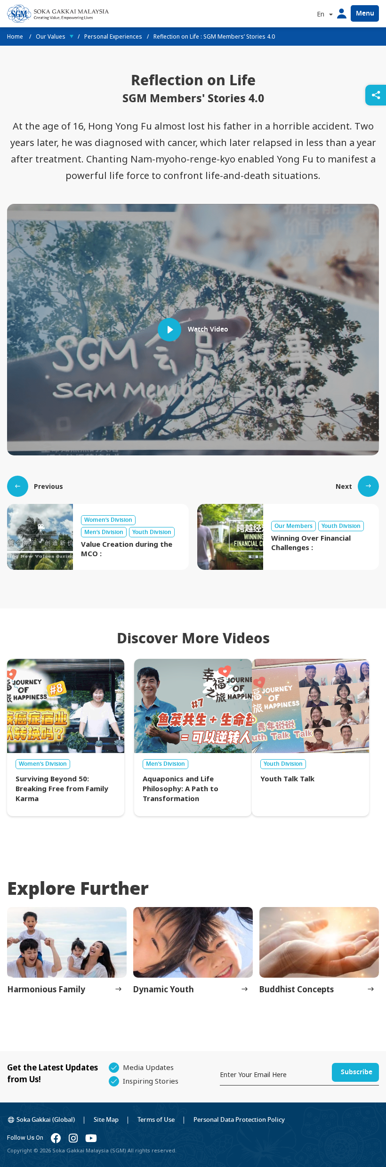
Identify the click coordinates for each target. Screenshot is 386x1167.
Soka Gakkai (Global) (45, 1119)
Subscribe (356, 1072)
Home (15, 36)
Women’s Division (43, 764)
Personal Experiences (113, 36)
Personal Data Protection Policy (239, 1119)
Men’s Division (165, 764)
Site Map (106, 1119)
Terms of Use (156, 1119)
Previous (48, 486)
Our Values (50, 36)
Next (344, 486)
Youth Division (283, 764)
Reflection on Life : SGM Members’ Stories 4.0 (214, 36)
